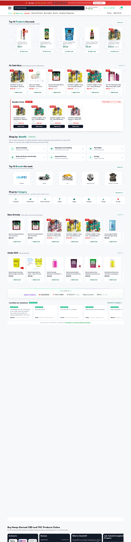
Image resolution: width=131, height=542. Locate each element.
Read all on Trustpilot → (115, 302)
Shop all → (120, 167)
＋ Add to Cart (18, 92)
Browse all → (119, 192)
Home (10, 13)
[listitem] (20, 178)
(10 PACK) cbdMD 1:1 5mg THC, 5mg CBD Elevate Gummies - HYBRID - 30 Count (57, 120)
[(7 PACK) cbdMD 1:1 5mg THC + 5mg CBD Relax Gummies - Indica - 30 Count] (39, 111)
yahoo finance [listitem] (30, 294)
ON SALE (27, 13)
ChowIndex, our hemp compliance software (77, 322)
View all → (120, 22)
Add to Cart (21, 126)
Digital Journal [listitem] (88, 294)
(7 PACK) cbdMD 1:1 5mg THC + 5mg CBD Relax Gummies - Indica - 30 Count (39, 120)
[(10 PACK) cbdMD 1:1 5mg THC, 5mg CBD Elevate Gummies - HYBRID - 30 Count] (57, 111)
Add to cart (19, 51)
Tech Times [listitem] (58, 295)
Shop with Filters (37, 13)
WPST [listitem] (102, 295)
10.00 (90, 9)
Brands (55, 13)
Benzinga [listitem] (45, 295)
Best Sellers (48, 13)
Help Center (117, 13)
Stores (109, 13)
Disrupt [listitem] (73, 295)
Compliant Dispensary (66, 13)
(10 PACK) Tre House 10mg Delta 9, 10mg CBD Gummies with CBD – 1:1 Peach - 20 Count (20, 120)
